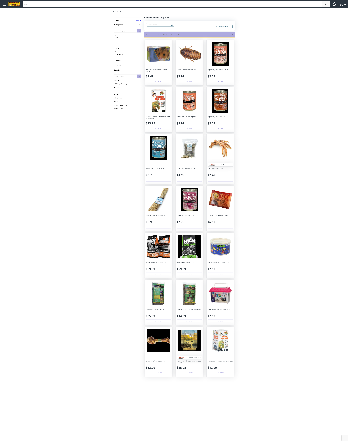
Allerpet (116, 101)
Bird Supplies (119, 43)
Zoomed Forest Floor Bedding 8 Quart (189, 309)
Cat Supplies (118, 60)
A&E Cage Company (120, 84)
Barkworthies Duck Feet (215, 168)
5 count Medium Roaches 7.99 (186, 70)
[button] (335, 4)
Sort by (215, 27)
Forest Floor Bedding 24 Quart (155, 309)
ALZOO (116, 87)
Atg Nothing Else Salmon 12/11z (218, 70)
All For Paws (118, 98)
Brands (117, 70)
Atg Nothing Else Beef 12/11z (217, 117)
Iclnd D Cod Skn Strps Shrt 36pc (187, 168)
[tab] (127, 45)
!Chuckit (116, 80)
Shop (122, 11)
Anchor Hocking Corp (121, 105)
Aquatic (117, 37)
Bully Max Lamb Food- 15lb (185, 262)
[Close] (232, 34)
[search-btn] (139, 30)
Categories (118, 25)
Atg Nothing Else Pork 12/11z (186, 215)
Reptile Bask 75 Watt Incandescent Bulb (220, 361)
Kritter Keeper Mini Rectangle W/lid (219, 309)
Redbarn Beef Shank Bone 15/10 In (157, 361)
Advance (117, 94)
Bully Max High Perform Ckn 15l (156, 262)
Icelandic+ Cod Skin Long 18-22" (156, 215)
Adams (116, 91)
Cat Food (117, 48)
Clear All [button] (138, 20)
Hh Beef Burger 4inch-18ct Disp (218, 215)
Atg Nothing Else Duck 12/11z (155, 168)
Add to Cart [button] (158, 81)
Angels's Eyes (118, 108)
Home (115, 11)
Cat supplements (120, 54)
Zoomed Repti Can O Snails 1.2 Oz (218, 262)
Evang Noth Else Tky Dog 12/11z (187, 117)
